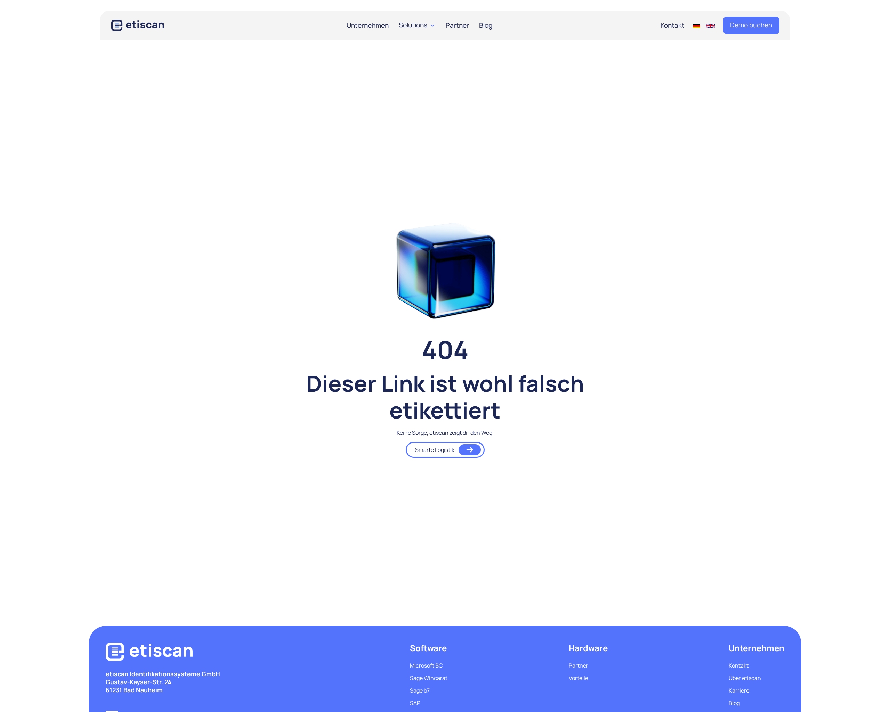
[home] (147, 25)
